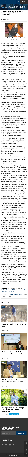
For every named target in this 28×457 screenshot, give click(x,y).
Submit (21, 433)
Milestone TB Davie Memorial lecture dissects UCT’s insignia (12, 381)
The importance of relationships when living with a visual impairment (13, 409)
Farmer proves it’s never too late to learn (14, 325)
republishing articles (16, 294)
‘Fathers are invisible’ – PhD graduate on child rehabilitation (13, 353)
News (3, 306)
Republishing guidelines (14, 455)
